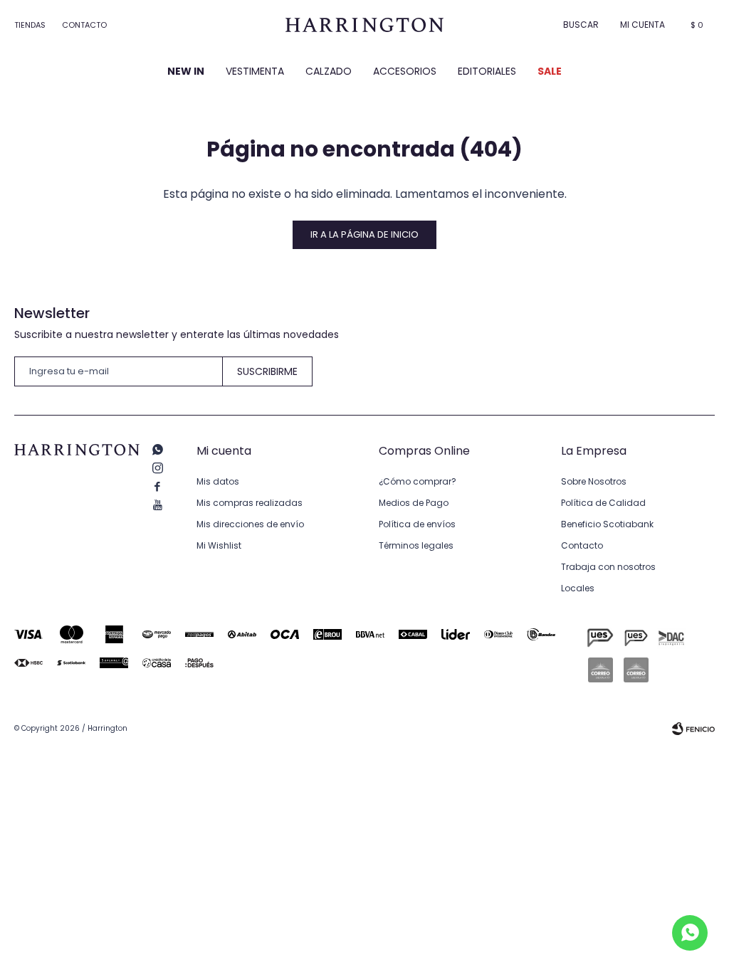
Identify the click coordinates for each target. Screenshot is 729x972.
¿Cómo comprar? (417, 481)
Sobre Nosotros (593, 481)
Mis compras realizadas (249, 503)
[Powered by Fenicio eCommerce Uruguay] (693, 728)
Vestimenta (255, 71)
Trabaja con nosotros (608, 567)
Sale (549, 71)
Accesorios (404, 71)
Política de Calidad (603, 503)
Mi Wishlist (218, 545)
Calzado (328, 71)
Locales (577, 588)
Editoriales (487, 71)
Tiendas (30, 25)
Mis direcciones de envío (250, 524)
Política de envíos (417, 524)
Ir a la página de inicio (364, 234)
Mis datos (217, 481)
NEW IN (185, 71)
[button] (581, 25)
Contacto (84, 25)
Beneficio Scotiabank (607, 524)
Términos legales (416, 545)
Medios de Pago (414, 503)
